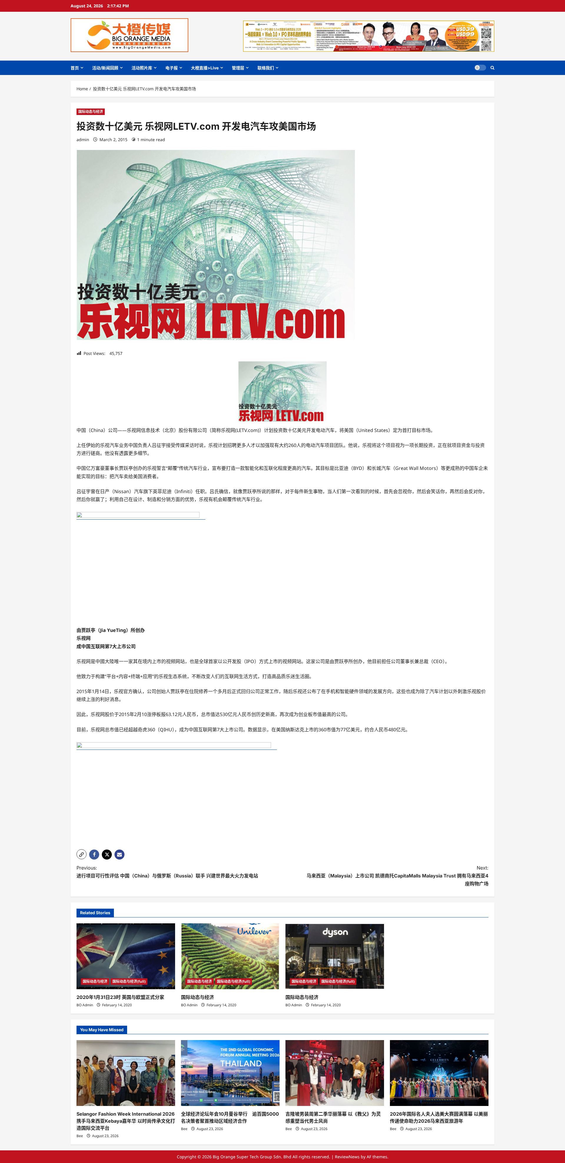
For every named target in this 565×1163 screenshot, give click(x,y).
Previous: (167, 872)
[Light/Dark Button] (480, 68)
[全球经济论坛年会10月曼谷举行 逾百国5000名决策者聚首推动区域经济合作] (230, 1073)
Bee (80, 1135)
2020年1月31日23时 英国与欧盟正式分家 (120, 997)
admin (83, 139)
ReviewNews (347, 1156)
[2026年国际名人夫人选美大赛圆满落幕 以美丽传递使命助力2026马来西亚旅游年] (439, 1073)
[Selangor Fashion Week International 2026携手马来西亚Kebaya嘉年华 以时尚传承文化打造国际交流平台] (126, 1073)
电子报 (171, 67)
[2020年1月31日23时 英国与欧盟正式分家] (126, 956)
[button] (492, 68)
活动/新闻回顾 (105, 67)
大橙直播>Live (205, 67)
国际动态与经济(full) (129, 981)
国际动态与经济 (90, 111)
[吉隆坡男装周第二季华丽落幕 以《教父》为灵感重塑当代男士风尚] (334, 1073)
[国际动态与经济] (230, 956)
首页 (75, 67)
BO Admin (85, 1004)
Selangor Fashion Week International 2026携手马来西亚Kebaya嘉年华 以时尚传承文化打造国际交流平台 (126, 1121)
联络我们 (265, 67)
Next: (397, 876)
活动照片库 (142, 67)
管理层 (238, 67)
